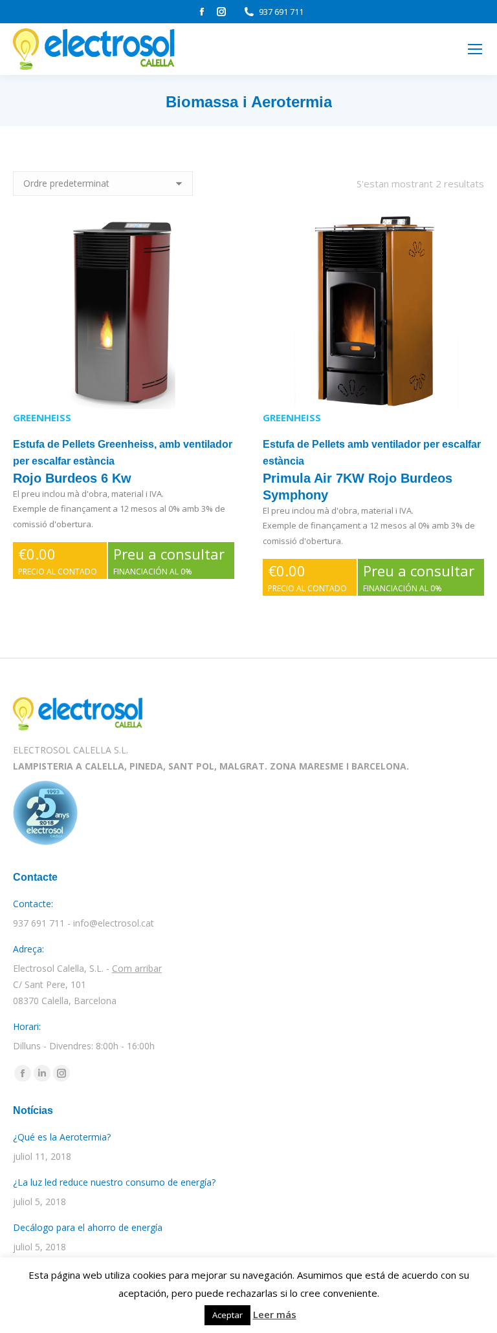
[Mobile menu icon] (475, 49)
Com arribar (137, 968)
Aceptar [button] (227, 1315)
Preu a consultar (169, 560)
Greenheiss (42, 417)
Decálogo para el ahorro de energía (87, 1227)
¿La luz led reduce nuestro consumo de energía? (114, 1182)
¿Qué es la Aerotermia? (62, 1137)
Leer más (274, 1314)
